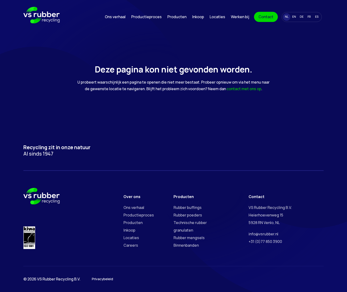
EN (294, 17)
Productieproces (146, 16)
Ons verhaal (115, 16)
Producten (176, 16)
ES (316, 17)
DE (302, 17)
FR (309, 17)
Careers (130, 245)
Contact (265, 16)
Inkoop (198, 16)
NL (286, 17)
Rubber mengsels (189, 237)
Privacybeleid (102, 279)
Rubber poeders (188, 215)
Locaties (217, 16)
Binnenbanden (186, 245)
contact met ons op (244, 88)
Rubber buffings (188, 207)
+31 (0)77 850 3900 (265, 241)
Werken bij (240, 16)
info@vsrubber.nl (263, 234)
